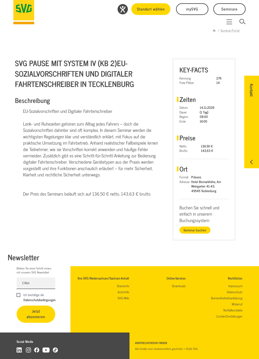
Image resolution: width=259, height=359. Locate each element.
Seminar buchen (195, 230)
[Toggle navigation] (229, 21)
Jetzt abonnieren (36, 314)
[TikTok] (55, 350)
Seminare (229, 9)
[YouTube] (46, 350)
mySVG (192, 9)
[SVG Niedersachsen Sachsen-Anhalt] (214, 30)
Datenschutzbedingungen (39, 299)
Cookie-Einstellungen (229, 316)
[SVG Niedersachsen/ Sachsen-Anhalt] (23, 12)
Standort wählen (151, 9)
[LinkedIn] (20, 350)
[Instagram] (28, 350)
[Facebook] (36, 350)
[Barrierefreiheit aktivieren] (123, 9)
